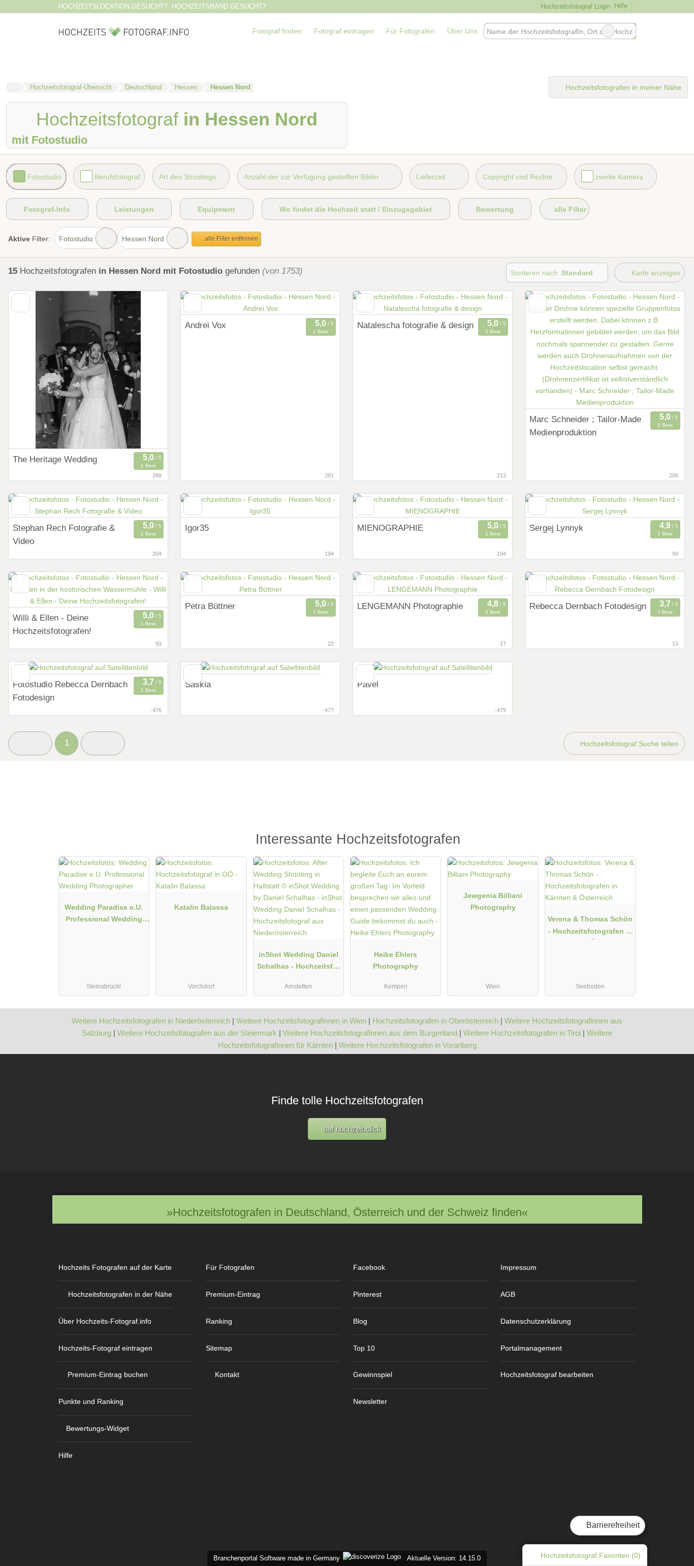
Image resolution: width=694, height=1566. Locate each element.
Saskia (198, 684)
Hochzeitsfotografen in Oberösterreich (435, 1020)
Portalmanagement (531, 1348)
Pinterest (367, 1294)
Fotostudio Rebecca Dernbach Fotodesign (70, 690)
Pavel (367, 684)
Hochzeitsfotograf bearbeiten (546, 1374)
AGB (507, 1294)
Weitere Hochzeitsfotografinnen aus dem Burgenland (370, 1033)
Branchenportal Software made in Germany (274, 1558)
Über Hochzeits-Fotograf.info (104, 1321)
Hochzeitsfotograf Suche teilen (628, 744)
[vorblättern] (314, 303)
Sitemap (219, 1348)
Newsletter (370, 1401)
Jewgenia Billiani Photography (492, 901)
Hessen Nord (143, 239)
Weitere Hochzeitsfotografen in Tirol (522, 1033)
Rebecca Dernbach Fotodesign (587, 606)
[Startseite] (13, 87)
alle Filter (569, 209)
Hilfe (620, 6)
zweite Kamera (619, 177)
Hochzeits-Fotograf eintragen (105, 1348)
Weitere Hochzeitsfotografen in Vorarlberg (408, 1045)
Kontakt (227, 1374)
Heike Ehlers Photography (395, 960)
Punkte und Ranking (90, 1401)
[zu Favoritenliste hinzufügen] (20, 303)
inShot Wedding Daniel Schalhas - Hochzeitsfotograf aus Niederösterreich (298, 962)
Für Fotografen (410, 31)
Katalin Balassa (201, 907)
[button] (30, 743)
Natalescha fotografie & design (415, 325)
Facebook (369, 1267)
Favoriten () (591, 1555)
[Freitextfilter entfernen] (608, 31)
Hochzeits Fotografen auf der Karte (115, 1267)
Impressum (518, 1267)
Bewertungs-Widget (97, 1428)
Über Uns (462, 31)
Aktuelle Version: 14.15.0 (444, 1558)
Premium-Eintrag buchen (108, 1374)
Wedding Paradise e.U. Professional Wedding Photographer (104, 915)
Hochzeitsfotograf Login (574, 6)
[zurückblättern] (206, 303)
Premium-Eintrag (233, 1294)
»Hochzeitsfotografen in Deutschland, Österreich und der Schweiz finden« (347, 1212)
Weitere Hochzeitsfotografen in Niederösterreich (151, 1020)
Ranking (219, 1321)
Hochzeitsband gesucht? (219, 6)
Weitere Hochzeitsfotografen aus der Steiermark (197, 1033)
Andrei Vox (205, 325)
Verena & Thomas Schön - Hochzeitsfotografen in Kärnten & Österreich (590, 927)
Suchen (628, 31)
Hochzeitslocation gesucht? (112, 6)
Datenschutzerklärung (535, 1321)
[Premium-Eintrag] (621, 844)
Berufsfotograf (117, 177)
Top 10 (364, 1348)
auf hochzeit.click (351, 1129)
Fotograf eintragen (344, 31)
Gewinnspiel (372, 1374)
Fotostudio (44, 177)
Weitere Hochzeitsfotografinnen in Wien (301, 1020)
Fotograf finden (277, 31)
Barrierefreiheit (612, 1525)
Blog (360, 1321)
